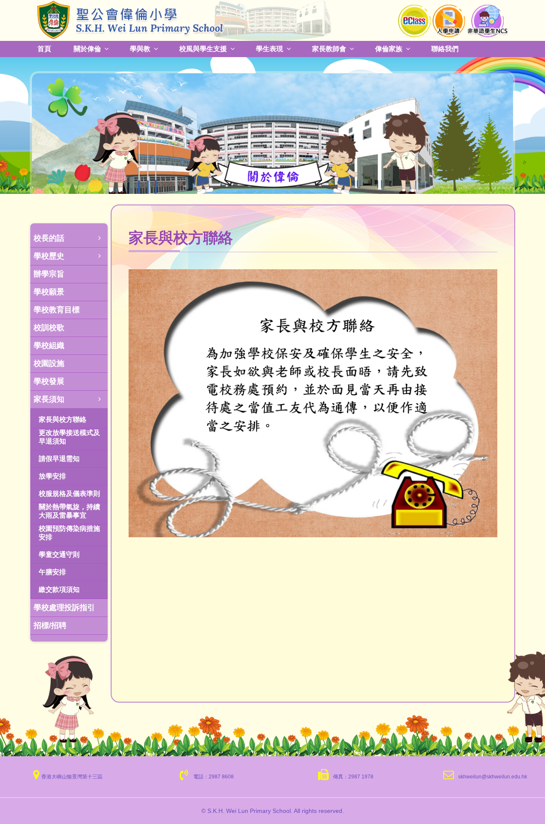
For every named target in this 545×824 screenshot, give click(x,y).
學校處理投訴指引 (64, 607)
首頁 (44, 48)
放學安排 (52, 476)
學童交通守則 (59, 554)
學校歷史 (49, 256)
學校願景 (49, 292)
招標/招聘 (50, 625)
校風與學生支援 (203, 48)
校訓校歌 (49, 327)
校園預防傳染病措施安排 (69, 533)
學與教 (140, 48)
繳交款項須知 (59, 589)
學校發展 (49, 381)
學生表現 (269, 48)
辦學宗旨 (49, 274)
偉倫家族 (388, 48)
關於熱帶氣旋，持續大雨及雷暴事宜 (69, 511)
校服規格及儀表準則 (69, 493)
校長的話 (49, 238)
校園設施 (49, 363)
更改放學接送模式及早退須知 (69, 437)
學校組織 (49, 345)
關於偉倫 (87, 48)
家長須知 (49, 399)
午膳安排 (52, 572)
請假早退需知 (59, 458)
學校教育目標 (57, 309)
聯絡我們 (445, 48)
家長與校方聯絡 (62, 419)
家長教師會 (329, 48)
